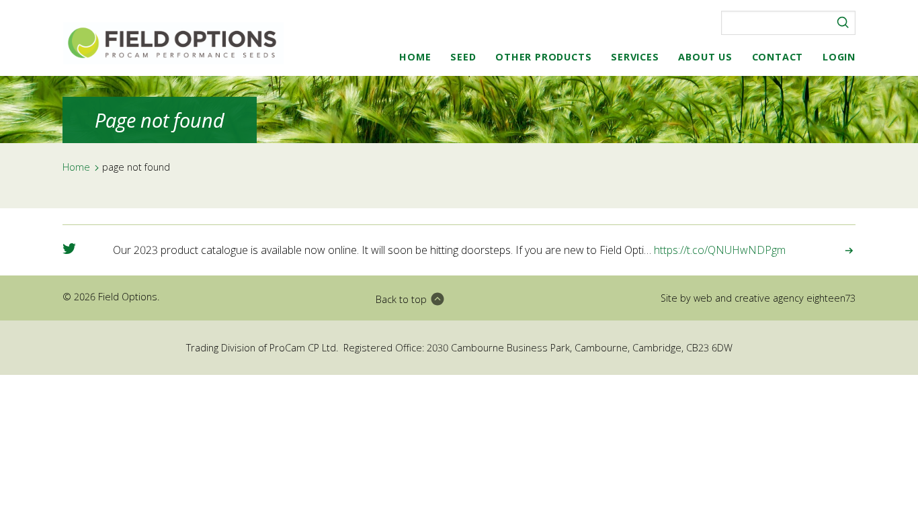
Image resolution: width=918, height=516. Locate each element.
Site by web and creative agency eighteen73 (758, 298)
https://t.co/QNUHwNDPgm (720, 250)
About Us (705, 56)
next (839, 251)
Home (415, 56)
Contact (778, 56)
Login (839, 56)
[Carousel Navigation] (839, 250)
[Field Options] (173, 43)
